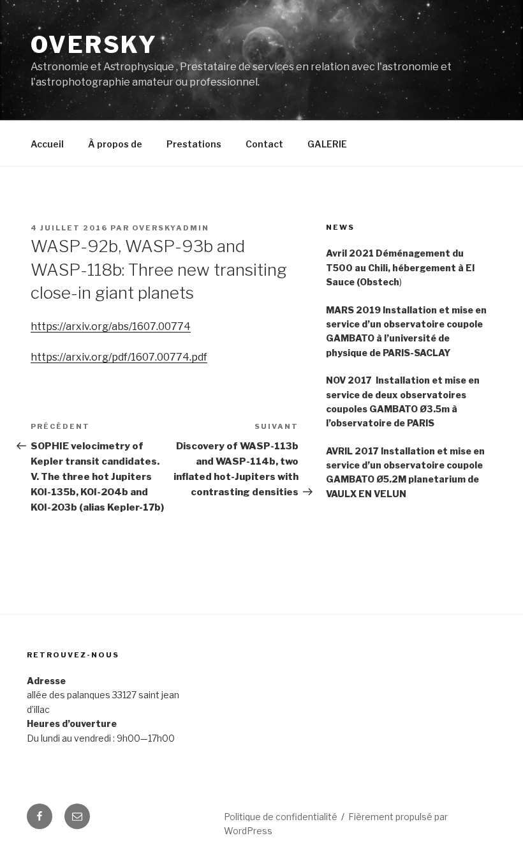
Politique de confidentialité (280, 816)
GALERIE (327, 144)
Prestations (193, 144)
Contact (264, 144)
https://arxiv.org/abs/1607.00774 (111, 326)
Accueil (47, 144)
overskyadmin (170, 227)
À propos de (115, 144)
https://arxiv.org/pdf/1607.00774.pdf (119, 357)
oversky (94, 45)
